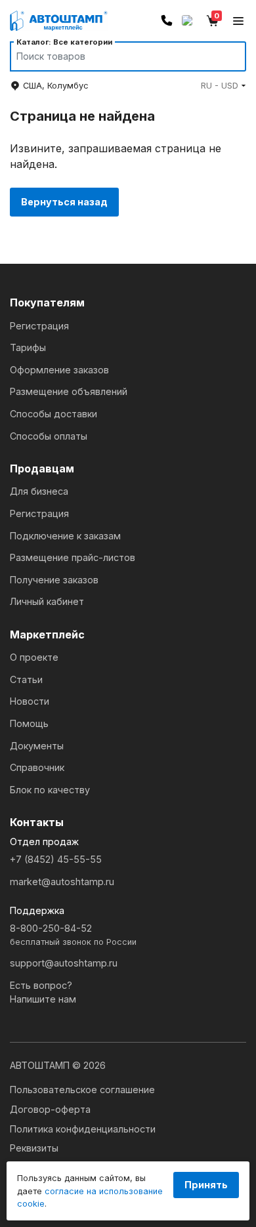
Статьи (26, 679)
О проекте (34, 657)
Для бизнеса (39, 491)
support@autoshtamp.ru (63, 962)
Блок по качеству (50, 789)
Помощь (29, 723)
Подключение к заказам (65, 535)
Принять (206, 1184)
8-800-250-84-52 (73, 935)
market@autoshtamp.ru (62, 881)
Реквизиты (34, 1148)
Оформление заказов (59, 369)
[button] (223, 85)
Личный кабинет (47, 601)
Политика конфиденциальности (83, 1128)
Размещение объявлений (68, 391)
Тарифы (28, 347)
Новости (29, 701)
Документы (37, 745)
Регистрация (39, 325)
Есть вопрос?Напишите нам (43, 992)
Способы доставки (53, 413)
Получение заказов (54, 579)
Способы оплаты (48, 436)
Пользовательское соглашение (82, 1089)
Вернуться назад (64, 201)
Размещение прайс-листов (72, 557)
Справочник (37, 767)
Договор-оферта (50, 1109)
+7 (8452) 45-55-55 (56, 859)
